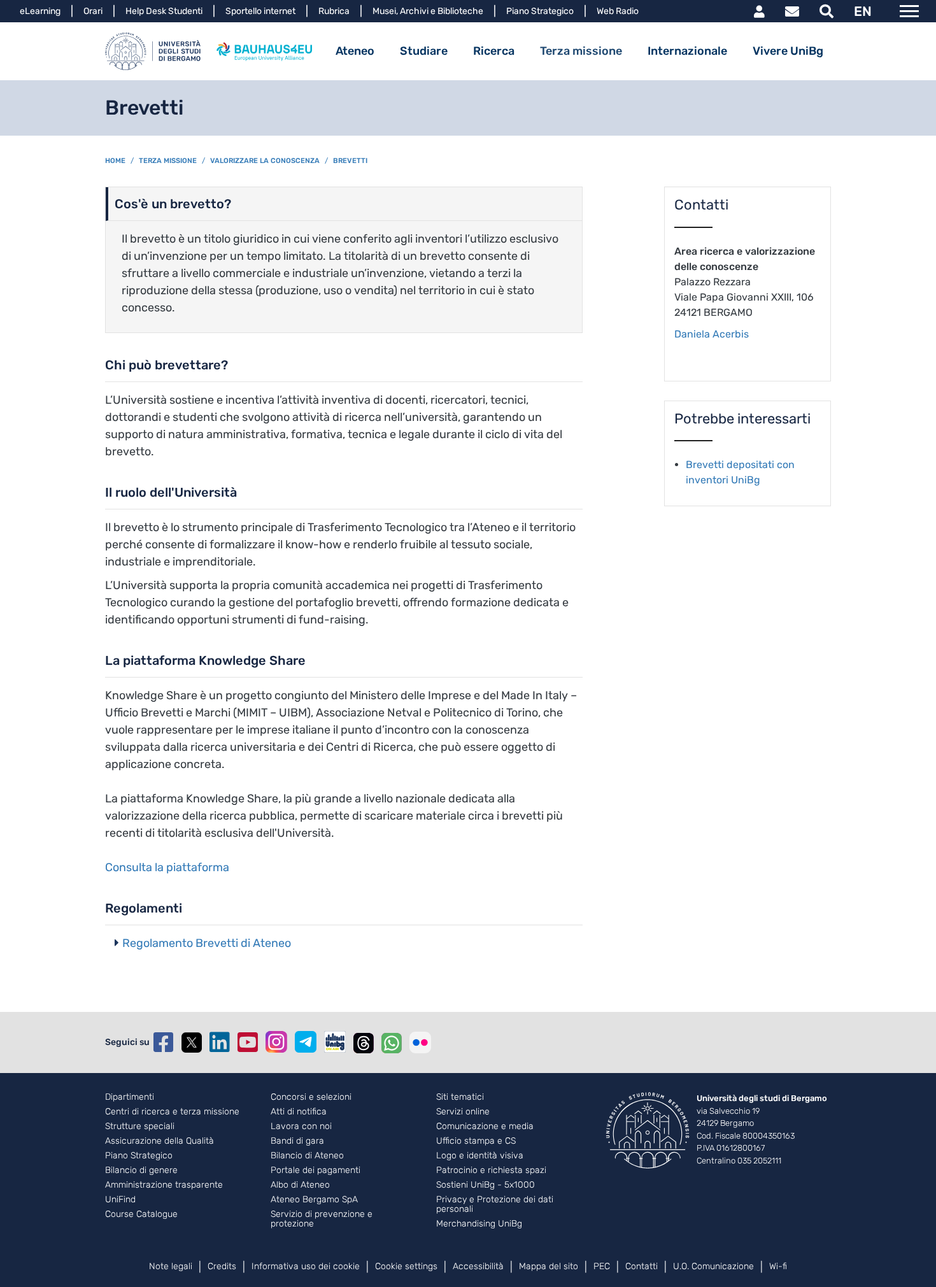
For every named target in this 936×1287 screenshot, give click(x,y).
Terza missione (581, 51)
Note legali (170, 1266)
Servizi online (463, 1112)
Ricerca (493, 51)
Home (115, 161)
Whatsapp (391, 1042)
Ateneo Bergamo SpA (314, 1200)
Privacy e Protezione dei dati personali (494, 1204)
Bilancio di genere (141, 1170)
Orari (93, 11)
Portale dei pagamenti (315, 1170)
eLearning (40, 11)
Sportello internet (260, 11)
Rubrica (334, 11)
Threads (363, 1042)
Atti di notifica (299, 1112)
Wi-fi (778, 1266)
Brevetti (350, 161)
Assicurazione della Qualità (159, 1141)
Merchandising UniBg (479, 1224)
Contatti (641, 1266)
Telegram (305, 1042)
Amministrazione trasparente (164, 1185)
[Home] (153, 51)
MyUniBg (759, 11)
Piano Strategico (540, 11)
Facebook (163, 1042)
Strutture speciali (139, 1126)
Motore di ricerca (826, 11)
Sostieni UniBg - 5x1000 (485, 1185)
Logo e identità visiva (479, 1156)
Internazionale (687, 51)
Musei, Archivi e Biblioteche (427, 11)
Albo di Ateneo (300, 1185)
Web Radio (618, 11)
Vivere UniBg (788, 51)
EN (863, 11)
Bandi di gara (297, 1141)
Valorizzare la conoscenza (265, 161)
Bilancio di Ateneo (307, 1156)
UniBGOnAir (335, 1042)
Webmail (792, 11)
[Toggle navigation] (909, 11)
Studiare (424, 51)
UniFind (120, 1200)
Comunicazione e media (485, 1126)
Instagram (276, 1042)
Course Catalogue (141, 1214)
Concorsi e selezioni (311, 1097)
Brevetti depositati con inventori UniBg (740, 472)
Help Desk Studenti (163, 11)
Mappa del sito (548, 1266)
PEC (601, 1266)
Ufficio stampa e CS (476, 1141)
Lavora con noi (301, 1126)
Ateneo (355, 51)
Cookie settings (406, 1266)
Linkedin (219, 1042)
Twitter (191, 1042)
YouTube (248, 1042)
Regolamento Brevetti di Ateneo (206, 943)
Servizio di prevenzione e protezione (321, 1219)
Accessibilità (478, 1266)
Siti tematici (460, 1097)
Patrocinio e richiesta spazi (491, 1170)
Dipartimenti (129, 1097)
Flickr (420, 1042)
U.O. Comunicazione (713, 1266)
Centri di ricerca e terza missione (172, 1112)
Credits (222, 1266)
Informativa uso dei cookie (306, 1266)
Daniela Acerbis (711, 334)
